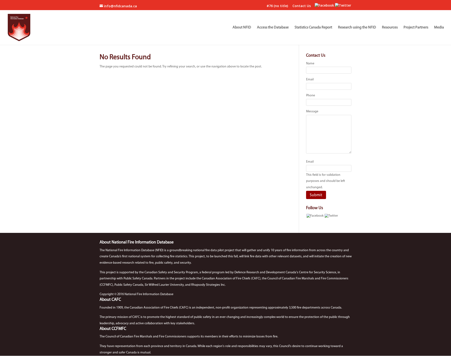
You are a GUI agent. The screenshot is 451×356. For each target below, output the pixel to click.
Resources (390, 27)
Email (310, 79)
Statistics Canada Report (313, 27)
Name (310, 63)
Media (439, 27)
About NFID (242, 27)
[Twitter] (343, 5)
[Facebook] (324, 5)
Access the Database (273, 27)
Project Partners (416, 27)
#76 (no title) (277, 6)
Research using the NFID (357, 27)
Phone (310, 95)
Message (312, 111)
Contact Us (301, 6)
